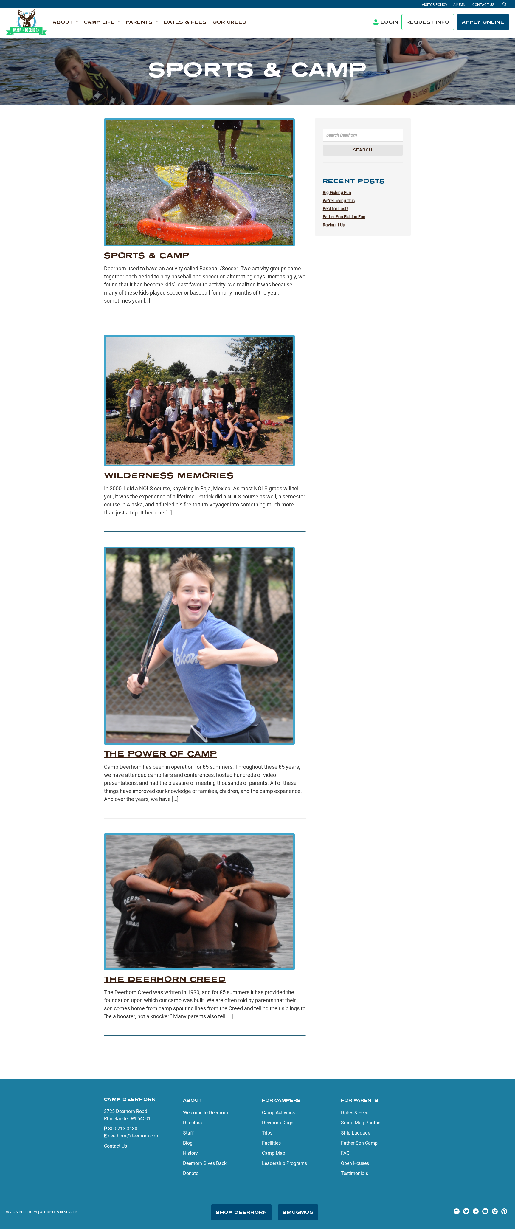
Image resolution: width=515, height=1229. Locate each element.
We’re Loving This (339, 200)
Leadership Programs (284, 1163)
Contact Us (483, 5)
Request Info (427, 21)
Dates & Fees (354, 1112)
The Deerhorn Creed (165, 979)
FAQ (345, 1153)
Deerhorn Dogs (277, 1123)
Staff (188, 1133)
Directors (192, 1123)
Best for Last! (335, 208)
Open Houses (355, 1163)
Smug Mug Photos (360, 1123)
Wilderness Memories (169, 475)
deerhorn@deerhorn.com (133, 1136)
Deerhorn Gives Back (205, 1163)
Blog (188, 1143)
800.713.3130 (122, 1129)
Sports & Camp (146, 255)
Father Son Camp (359, 1143)
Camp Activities (278, 1112)
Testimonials (354, 1173)
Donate (190, 1173)
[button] (65, 22)
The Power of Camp (160, 753)
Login (389, 21)
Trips (267, 1133)
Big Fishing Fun (337, 192)
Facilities (271, 1143)
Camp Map (273, 1153)
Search (362, 150)
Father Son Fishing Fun (344, 216)
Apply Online (483, 21)
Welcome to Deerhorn (205, 1112)
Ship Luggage (355, 1133)
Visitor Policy (434, 5)
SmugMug (298, 1212)
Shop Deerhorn (241, 1212)
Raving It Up (334, 224)
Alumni (459, 5)
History (190, 1153)
